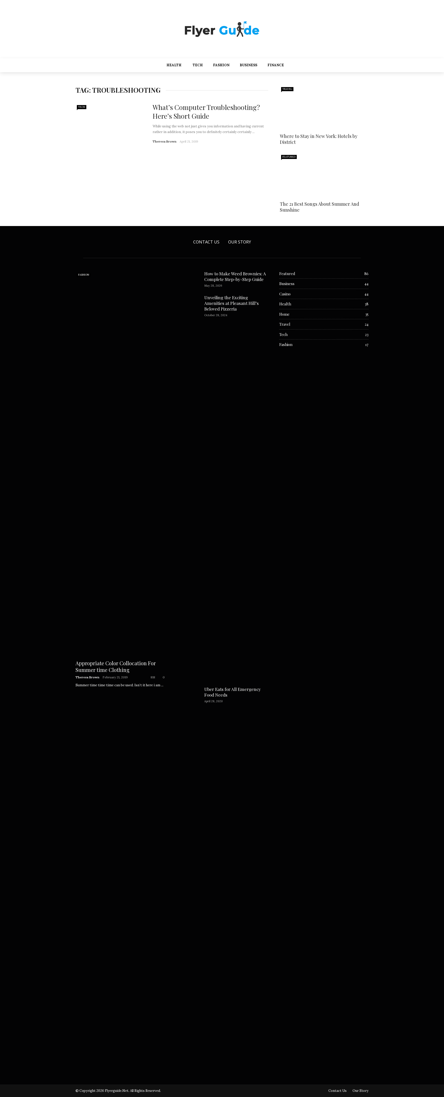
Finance (275, 65)
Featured (288, 156)
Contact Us (206, 242)
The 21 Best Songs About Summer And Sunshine (319, 207)
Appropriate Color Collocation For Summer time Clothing (116, 666)
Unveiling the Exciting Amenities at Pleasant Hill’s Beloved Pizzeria (231, 303)
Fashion (221, 65)
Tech (198, 65)
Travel (287, 89)
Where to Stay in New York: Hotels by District (318, 139)
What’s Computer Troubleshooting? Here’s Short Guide (206, 111)
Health (173, 65)
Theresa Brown (165, 141)
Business (248, 65)
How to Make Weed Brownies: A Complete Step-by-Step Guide (235, 276)
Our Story (239, 242)
